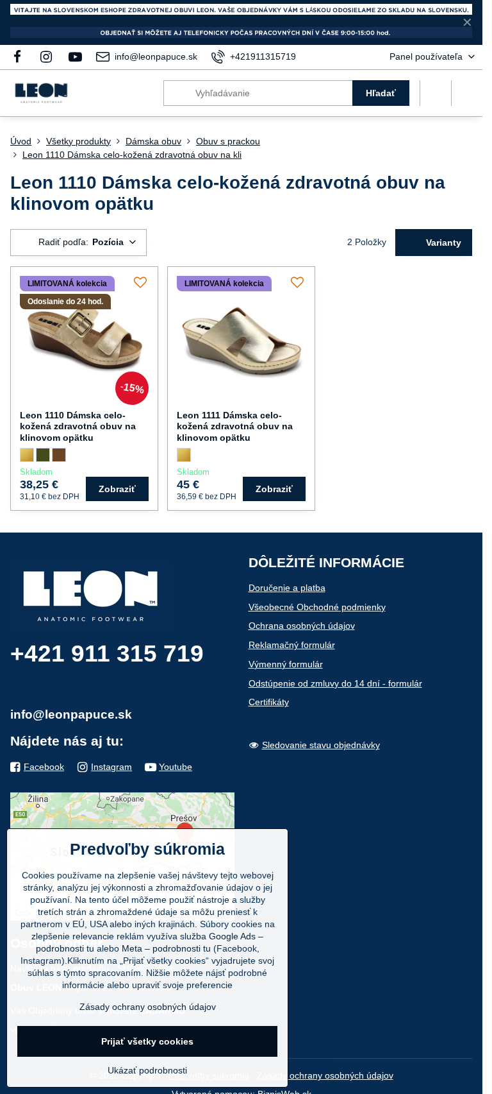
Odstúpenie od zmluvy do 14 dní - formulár (335, 683)
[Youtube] (75, 57)
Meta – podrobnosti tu (166, 948)
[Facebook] (20, 57)
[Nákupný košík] (435, 93)
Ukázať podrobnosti (147, 1070)
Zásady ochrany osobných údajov (325, 1075)
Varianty (442, 242)
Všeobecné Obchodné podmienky (317, 607)
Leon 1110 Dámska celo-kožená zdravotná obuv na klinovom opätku (78, 426)
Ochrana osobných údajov (302, 625)
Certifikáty (269, 702)
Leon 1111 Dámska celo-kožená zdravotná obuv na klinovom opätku (235, 426)
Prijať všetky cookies (147, 1041)
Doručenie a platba (287, 588)
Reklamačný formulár (292, 645)
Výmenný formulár (286, 664)
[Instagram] (46, 57)
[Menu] (467, 93)
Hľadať (381, 93)
